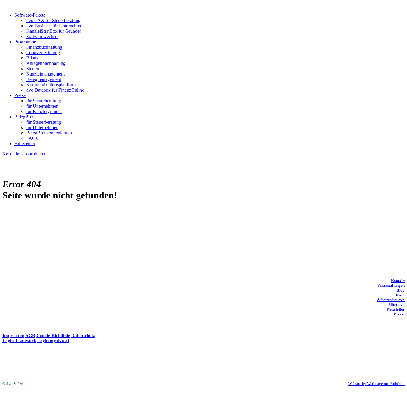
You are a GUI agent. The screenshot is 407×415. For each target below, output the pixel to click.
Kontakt (398, 280)
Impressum (13, 335)
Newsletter (396, 309)
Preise (20, 95)
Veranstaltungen (391, 285)
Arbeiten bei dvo (391, 299)
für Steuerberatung (43, 100)
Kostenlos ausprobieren (24, 153)
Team (400, 295)
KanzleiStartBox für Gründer (53, 31)
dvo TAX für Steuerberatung (53, 20)
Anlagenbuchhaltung (46, 63)
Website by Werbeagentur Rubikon (376, 383)
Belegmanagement (43, 79)
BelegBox (23, 116)
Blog (401, 290)
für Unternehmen (42, 106)
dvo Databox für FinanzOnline (55, 90)
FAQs (32, 138)
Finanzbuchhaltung (44, 47)
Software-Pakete (29, 15)
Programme (25, 41)
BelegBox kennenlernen (49, 132)
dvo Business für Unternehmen (55, 25)
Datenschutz (83, 335)
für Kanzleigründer (44, 111)
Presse (399, 314)
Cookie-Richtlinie (53, 335)
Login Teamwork (19, 340)
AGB (30, 335)
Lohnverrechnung (43, 52)
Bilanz (32, 57)
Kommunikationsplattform (51, 84)
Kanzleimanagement (45, 73)
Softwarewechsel (42, 36)
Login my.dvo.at (53, 340)
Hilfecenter (24, 143)
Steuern (33, 68)
